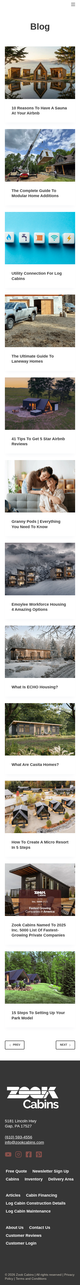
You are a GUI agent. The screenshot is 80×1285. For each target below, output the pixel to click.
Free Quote (16, 1171)
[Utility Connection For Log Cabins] (40, 238)
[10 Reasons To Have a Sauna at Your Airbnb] (40, 72)
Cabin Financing (41, 1195)
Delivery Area (61, 1179)
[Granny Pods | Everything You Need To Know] (40, 486)
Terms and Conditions (31, 1278)
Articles (13, 1195)
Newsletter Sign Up (50, 1171)
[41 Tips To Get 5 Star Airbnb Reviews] (40, 403)
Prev (16, 1044)
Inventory (34, 1179)
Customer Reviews (24, 1235)
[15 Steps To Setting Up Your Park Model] (40, 977)
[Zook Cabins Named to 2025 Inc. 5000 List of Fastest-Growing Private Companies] (40, 889)
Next (63, 1044)
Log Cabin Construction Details (36, 1203)
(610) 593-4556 (18, 1137)
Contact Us (39, 1227)
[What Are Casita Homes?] (40, 729)
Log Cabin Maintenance (28, 1211)
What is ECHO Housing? (35, 687)
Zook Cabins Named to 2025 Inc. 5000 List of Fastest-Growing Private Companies (39, 930)
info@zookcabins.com (24, 1142)
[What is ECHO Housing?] (40, 652)
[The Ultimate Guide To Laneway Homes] (40, 321)
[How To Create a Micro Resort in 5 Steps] (40, 807)
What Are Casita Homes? (35, 764)
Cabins (12, 1179)
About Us (15, 1227)
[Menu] (73, 4)
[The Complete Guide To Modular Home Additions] (40, 155)
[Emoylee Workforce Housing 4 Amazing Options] (40, 569)
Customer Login (21, 1243)
